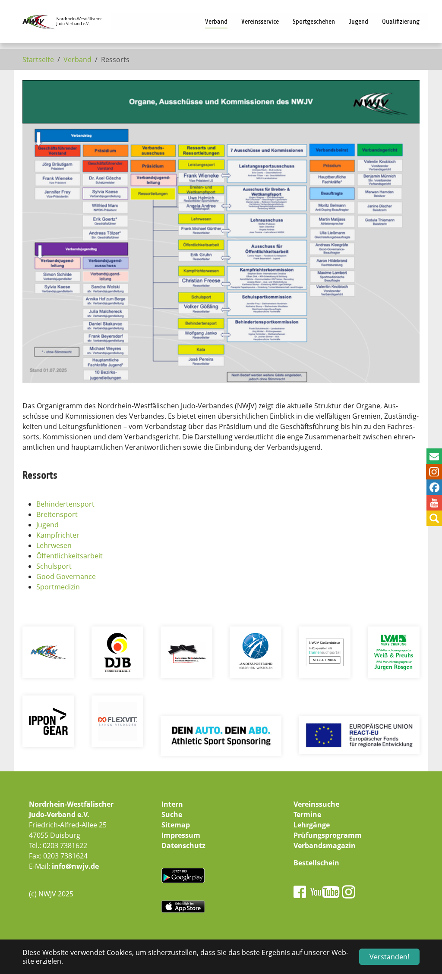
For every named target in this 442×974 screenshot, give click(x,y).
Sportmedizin (58, 587)
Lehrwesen (54, 545)
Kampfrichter (57, 535)
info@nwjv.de (75, 866)
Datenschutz (183, 845)
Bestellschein (316, 863)
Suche (171, 814)
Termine (307, 814)
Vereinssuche (316, 804)
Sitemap (175, 825)
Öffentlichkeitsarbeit (69, 556)
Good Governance (66, 576)
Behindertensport (65, 504)
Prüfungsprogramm (328, 835)
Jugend (47, 524)
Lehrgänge (312, 825)
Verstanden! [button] (389, 956)
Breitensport (57, 514)
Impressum (180, 835)
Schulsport (54, 566)
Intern (172, 804)
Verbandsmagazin (325, 845)
